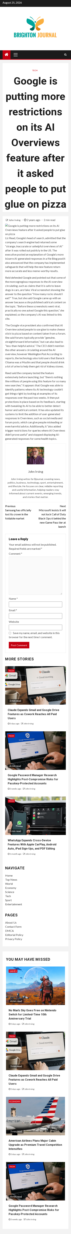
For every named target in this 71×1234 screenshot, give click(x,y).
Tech (35, 70)
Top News (11, 879)
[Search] (65, 54)
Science (9, 891)
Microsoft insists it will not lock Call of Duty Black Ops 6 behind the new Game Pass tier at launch (52, 516)
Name (13, 598)
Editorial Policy (14, 934)
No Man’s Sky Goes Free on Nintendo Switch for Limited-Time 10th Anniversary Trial (32, 1014)
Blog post (57, 258)
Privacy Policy (13, 939)
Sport (8, 900)
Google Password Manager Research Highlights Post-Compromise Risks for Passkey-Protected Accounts (33, 779)
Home (9, 875)
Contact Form (13, 926)
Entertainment (13, 904)
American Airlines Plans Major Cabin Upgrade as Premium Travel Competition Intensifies (35, 1145)
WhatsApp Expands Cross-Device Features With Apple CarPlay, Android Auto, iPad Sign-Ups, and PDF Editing (32, 844)
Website (14, 621)
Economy (10, 887)
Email (13, 610)
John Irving (15, 220)
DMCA (9, 930)
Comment (15, 553)
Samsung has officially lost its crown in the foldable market (18, 512)
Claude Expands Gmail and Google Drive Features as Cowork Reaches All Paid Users (33, 714)
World (9, 883)
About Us (11, 922)
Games (13, 971)
